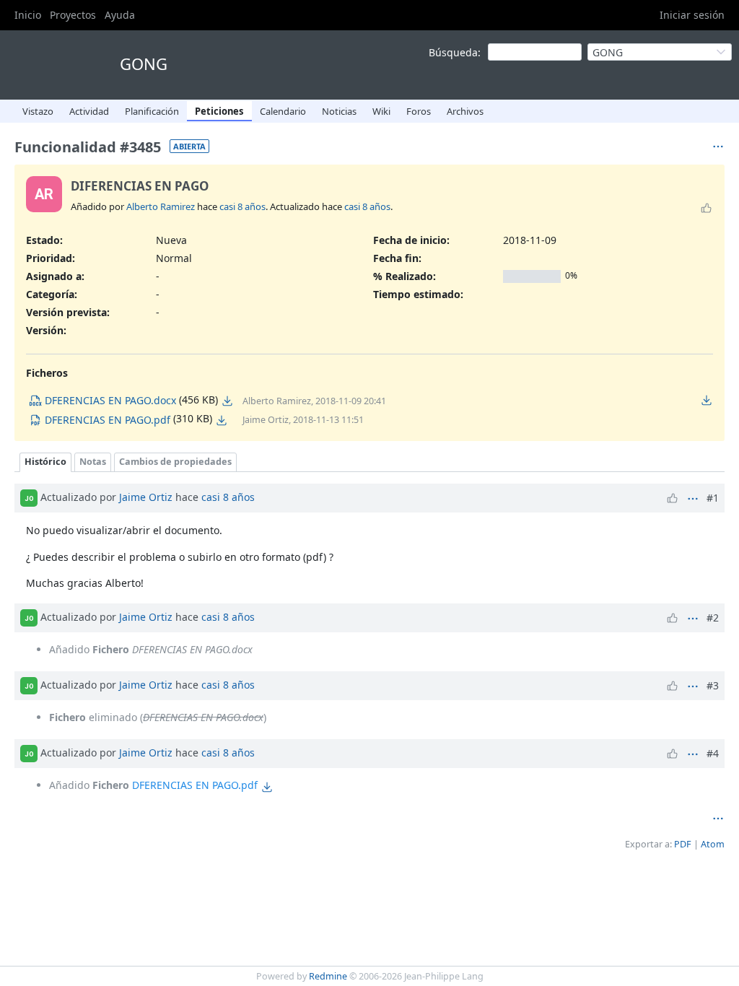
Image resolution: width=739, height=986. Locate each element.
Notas (92, 461)
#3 (713, 685)
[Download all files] (706, 399)
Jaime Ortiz (145, 497)
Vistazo (37, 111)
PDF (682, 844)
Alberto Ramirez (160, 206)
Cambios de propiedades (175, 461)
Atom (713, 844)
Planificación (152, 111)
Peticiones (219, 111)
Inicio (27, 15)
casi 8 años (242, 206)
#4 (713, 753)
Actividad (89, 111)
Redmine (328, 976)
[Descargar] (227, 400)
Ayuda (120, 15)
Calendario (283, 111)
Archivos (465, 111)
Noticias (339, 111)
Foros (418, 111)
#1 (713, 498)
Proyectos (73, 15)
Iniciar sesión (692, 15)
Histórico (45, 461)
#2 (713, 617)
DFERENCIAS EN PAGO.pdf (195, 785)
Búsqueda (453, 52)
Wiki (381, 111)
